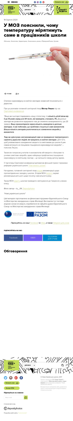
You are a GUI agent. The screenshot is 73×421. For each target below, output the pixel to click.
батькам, (7, 41)
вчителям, (15, 41)
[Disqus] (36, 280)
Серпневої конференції (14, 111)
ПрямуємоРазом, (47, 41)
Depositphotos (29, 188)
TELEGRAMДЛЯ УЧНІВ (52, 238)
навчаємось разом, (35, 41)
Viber (43, 223)
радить (17, 181)
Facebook (34, 223)
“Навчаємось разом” (37, 166)
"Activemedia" (22, 413)
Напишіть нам (59, 2)
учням (56, 41)
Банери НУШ (10, 388)
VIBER (32, 238)
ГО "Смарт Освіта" (57, 379)
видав (39, 171)
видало (49, 173)
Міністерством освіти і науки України (53, 382)
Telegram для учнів (61, 223)
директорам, (23, 41)
